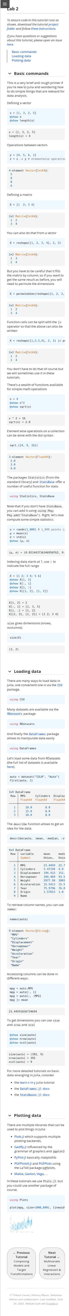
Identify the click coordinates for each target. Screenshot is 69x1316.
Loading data (21, 56)
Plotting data (21, 60)
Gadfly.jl (20, 1147)
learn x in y (28, 1082)
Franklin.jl (52, 1303)
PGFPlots (45, 1163)
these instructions (43, 28)
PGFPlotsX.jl (23, 1163)
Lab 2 (12, 9)
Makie (18, 1174)
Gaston (30, 1174)
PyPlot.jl (20, 1157)
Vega (40, 1174)
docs (34, 1088)
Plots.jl (19, 1136)
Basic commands (24, 52)
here (10, 44)
